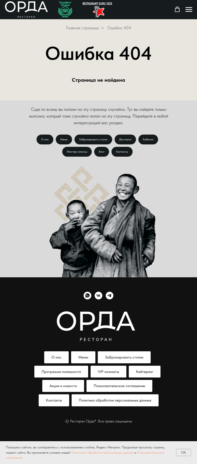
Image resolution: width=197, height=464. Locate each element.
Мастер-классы (77, 151)
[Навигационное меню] (188, 9)
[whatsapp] (87, 295)
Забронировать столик (93, 139)
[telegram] (109, 295)
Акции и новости (63, 386)
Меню (64, 139)
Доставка (125, 139)
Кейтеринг (144, 371)
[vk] (98, 295)
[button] (177, 9)
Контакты (122, 151)
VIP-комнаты (108, 371)
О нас (45, 139)
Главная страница (82, 27)
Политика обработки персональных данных (115, 400)
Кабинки (148, 139)
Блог (102, 151)
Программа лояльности (61, 371)
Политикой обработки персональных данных (102, 452)
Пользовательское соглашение (119, 386)
